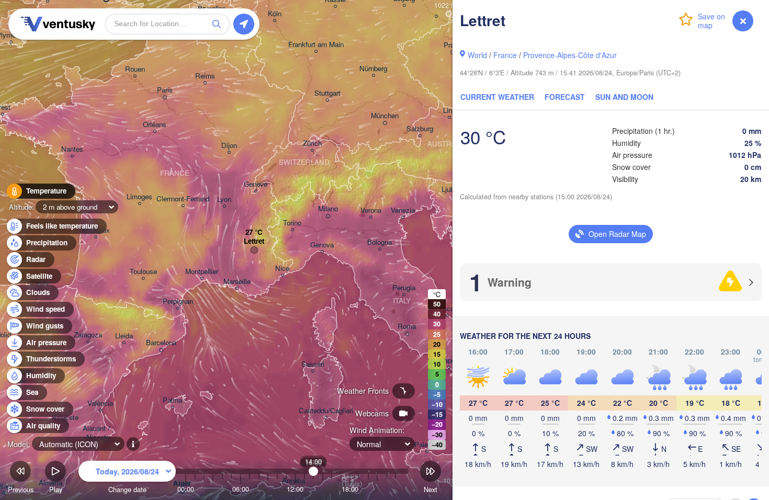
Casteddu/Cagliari (326, 410)
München (385, 115)
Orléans (154, 124)
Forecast (565, 97)
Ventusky (56, 24)
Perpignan (178, 301)
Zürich (312, 143)
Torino (292, 223)
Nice (282, 268)
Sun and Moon (624, 97)
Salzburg (419, 128)
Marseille (237, 281)
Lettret (254, 241)
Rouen (135, 69)
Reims (205, 76)
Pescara (447, 308)
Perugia (403, 287)
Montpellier (201, 271)
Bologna (379, 242)
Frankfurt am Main (316, 44)
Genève (255, 184)
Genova (322, 245)
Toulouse (143, 271)
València (100, 403)
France (505, 55)
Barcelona (161, 342)
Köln (274, 13)
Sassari (312, 364)
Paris (165, 90)
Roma (407, 326)
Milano (328, 208)
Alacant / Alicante (97, 433)
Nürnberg (373, 68)
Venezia (403, 210)
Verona (370, 210)
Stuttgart (327, 93)
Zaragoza (88, 335)
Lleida (124, 336)
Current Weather (497, 97)
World (477, 55)
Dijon (229, 145)
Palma (172, 400)
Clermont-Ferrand (182, 199)
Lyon (224, 199)
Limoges (139, 196)
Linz (449, 110)
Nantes (72, 149)
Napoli (448, 360)
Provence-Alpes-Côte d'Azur (570, 55)
